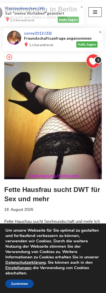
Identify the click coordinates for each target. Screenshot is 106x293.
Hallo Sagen (87, 19)
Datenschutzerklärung (25, 262)
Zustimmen (19, 283)
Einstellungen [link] (18, 267)
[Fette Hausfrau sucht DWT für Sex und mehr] (53, 120)
